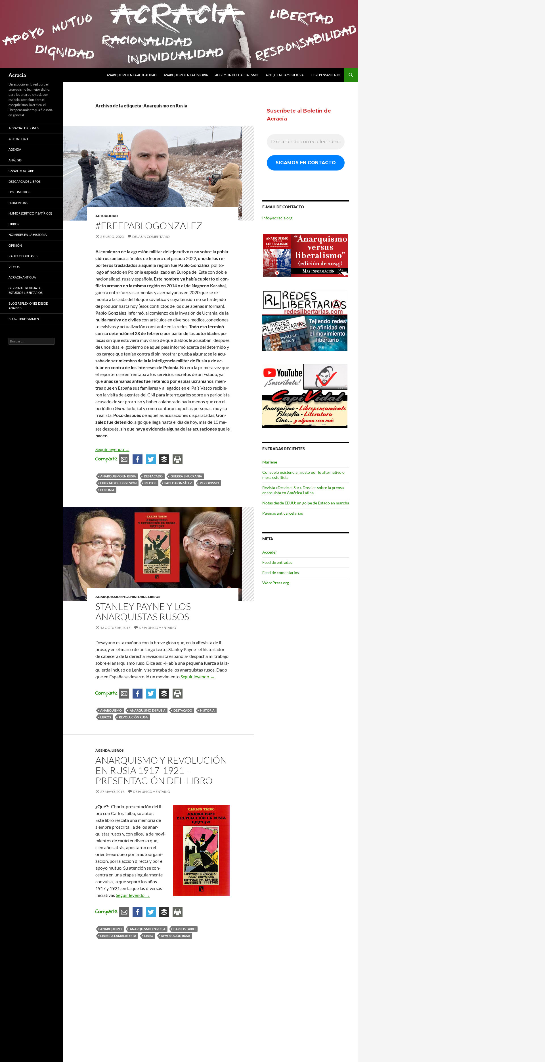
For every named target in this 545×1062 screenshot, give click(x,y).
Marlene (269, 462)
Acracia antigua (22, 277)
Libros (154, 597)
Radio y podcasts (23, 256)
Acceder (269, 552)
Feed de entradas (277, 562)
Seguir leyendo (112, 449)
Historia (207, 710)
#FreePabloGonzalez (148, 225)
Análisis (15, 160)
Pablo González (178, 483)
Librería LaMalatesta (118, 936)
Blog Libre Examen (24, 319)
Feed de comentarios (280, 572)
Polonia (107, 490)
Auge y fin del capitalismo (236, 75)
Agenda (102, 750)
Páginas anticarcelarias (282, 513)
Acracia (17, 75)
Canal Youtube (21, 171)
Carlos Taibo (184, 929)
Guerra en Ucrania (186, 476)
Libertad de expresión (118, 483)
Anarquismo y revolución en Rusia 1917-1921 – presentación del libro (161, 770)
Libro (148, 936)
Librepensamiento (325, 75)
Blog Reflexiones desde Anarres (28, 306)
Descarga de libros (25, 181)
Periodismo (209, 483)
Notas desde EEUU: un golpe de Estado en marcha (305, 502)
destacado (153, 476)
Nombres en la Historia (28, 234)
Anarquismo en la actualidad (131, 75)
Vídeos (14, 267)
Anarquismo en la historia (186, 75)
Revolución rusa (133, 717)
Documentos (19, 192)
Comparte (106, 459)
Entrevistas (18, 203)
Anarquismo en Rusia (118, 476)
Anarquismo (111, 710)
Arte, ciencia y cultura (284, 75)
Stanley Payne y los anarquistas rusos (143, 611)
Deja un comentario (151, 236)
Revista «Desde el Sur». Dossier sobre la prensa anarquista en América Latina (303, 490)
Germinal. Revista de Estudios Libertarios (26, 290)
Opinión (15, 245)
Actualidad (106, 216)
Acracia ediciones (24, 128)
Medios (150, 483)
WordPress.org (275, 582)
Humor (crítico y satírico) (30, 213)
